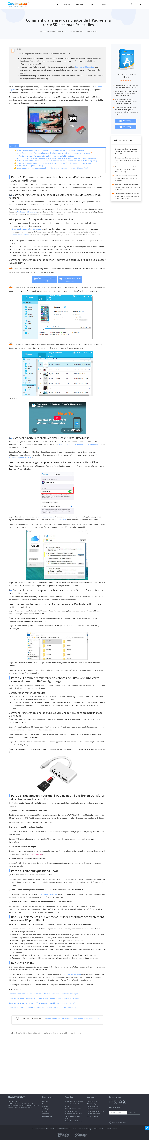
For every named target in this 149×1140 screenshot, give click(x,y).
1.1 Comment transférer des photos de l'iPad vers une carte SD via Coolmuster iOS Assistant (54, 153)
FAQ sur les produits (93, 1106)
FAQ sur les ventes (92, 1109)
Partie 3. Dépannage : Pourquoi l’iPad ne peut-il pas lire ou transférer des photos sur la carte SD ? (54, 163)
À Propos (45, 1101)
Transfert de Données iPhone (126, 75)
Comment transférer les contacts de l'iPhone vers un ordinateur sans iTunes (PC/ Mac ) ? (127, 151)
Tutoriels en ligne (92, 1104)
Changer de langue (118, 1122)
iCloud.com (62, 520)
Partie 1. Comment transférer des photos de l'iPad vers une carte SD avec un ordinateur (50, 151)
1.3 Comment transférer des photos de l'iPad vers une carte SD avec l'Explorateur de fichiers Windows (58, 158)
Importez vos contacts (20, 235)
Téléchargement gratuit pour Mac (71, 279)
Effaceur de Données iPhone (73, 1121)
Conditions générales (38, 1129)
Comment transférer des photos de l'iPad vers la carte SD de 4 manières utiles (127, 160)
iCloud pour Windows (46, 517)
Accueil (56, 4)
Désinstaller (81, 1129)
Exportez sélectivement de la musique (26, 229)
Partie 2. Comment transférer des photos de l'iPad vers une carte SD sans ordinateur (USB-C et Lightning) (57, 161)
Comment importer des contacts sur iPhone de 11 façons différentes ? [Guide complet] (127, 169)
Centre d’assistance (92, 1101)
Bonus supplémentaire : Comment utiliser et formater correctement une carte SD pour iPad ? (52, 168)
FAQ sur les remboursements (95, 1111)
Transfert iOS (77, 31)
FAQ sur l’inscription (93, 1116)
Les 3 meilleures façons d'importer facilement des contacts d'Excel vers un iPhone (127, 178)
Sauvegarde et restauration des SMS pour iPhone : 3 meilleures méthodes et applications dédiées (127, 196)
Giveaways (45, 1114)
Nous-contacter (47, 1104)
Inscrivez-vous (133, 1112)
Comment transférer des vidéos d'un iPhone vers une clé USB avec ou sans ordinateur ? (42, 1007)
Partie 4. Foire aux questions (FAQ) (30, 166)
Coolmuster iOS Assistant (84, 67)
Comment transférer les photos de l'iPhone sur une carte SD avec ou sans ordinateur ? (42, 1003)
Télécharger (127, 121)
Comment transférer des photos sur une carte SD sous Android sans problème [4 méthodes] (44, 998)
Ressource (45, 1111)
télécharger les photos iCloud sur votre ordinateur (78, 444)
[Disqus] (58, 1067)
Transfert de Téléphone (72, 1111)
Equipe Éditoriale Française (53, 31)
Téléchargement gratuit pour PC (46, 279)
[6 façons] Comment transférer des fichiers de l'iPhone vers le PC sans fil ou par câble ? (127, 187)
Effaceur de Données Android (73, 1109)
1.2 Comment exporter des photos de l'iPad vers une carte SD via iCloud (46, 156)
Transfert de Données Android (74, 1101)
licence (74, 1129)
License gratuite (47, 1116)
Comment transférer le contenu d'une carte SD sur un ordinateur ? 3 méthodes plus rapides (44, 994)
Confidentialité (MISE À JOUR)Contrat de (58, 1129)
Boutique (45, 1106)
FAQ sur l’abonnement (93, 1114)
